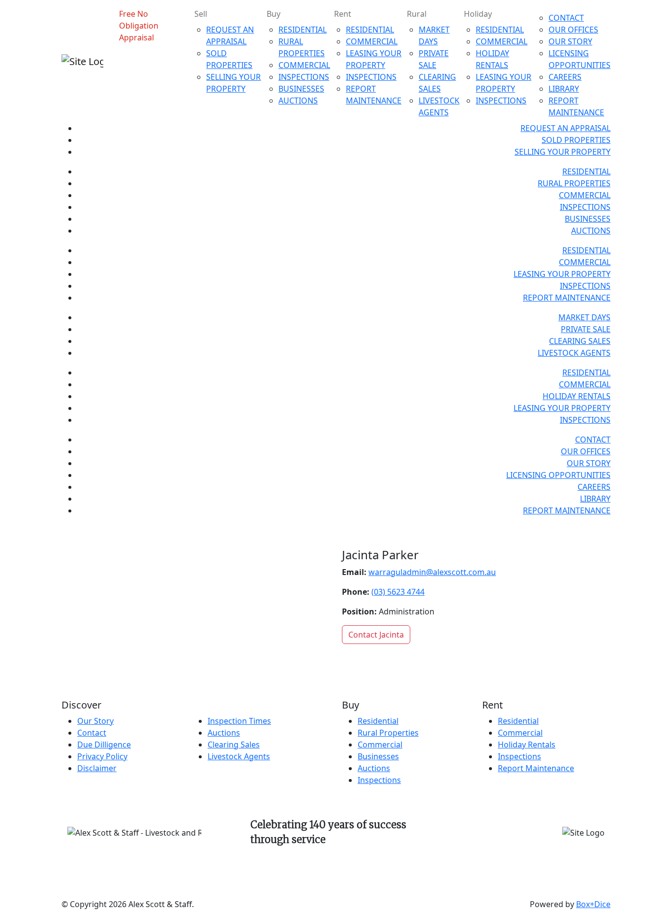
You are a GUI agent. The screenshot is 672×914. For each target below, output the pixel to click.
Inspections (379, 780)
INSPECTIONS (303, 76)
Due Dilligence (104, 744)
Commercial (380, 744)
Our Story (95, 720)
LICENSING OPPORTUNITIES (558, 475)
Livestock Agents (239, 756)
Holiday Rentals (526, 744)
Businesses (378, 756)
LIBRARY (564, 88)
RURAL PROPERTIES (574, 183)
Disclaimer (97, 768)
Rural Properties (388, 732)
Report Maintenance (536, 768)
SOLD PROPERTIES (576, 140)
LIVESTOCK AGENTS (574, 352)
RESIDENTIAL (302, 29)
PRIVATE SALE (586, 329)
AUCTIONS (298, 100)
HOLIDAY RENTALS (577, 396)
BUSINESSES (301, 88)
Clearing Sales (234, 744)
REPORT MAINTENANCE (567, 297)
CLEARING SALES (580, 341)
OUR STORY (570, 41)
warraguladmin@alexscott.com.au (432, 572)
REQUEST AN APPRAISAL (565, 128)
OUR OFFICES (573, 29)
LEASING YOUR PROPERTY (562, 274)
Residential (378, 720)
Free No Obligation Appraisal (138, 25)
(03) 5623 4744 (398, 591)
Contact (91, 732)
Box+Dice (593, 904)
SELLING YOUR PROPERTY (563, 151)
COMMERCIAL (304, 65)
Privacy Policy (102, 756)
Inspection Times (239, 720)
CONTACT (566, 17)
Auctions (224, 732)
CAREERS (565, 76)
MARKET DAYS (584, 317)
